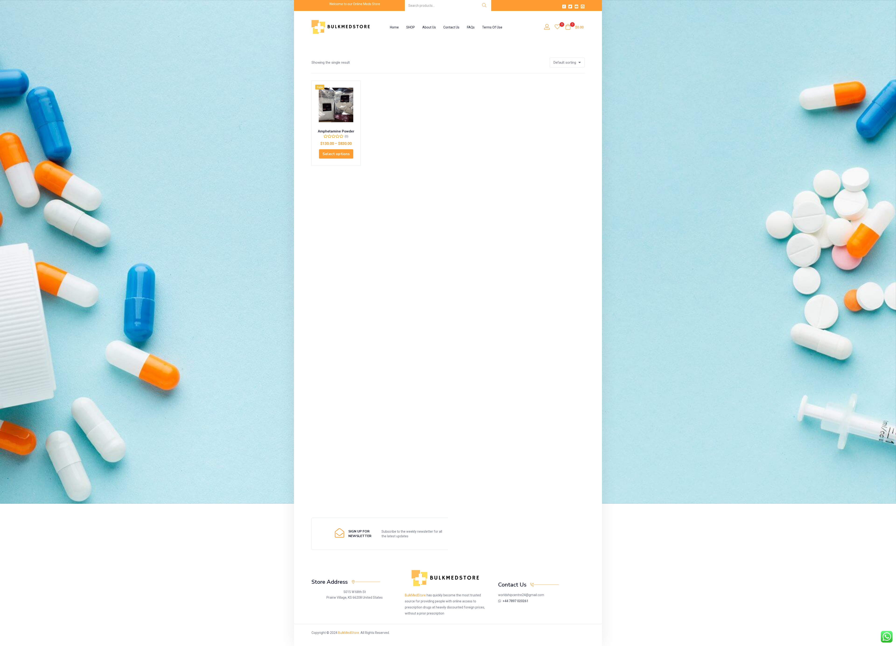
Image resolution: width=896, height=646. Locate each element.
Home (394, 27)
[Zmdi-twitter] (570, 6)
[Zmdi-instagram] (582, 6)
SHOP (410, 27)
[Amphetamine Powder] (336, 105)
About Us (429, 27)
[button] (574, 27)
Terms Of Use (492, 27)
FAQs (471, 27)
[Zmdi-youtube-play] (576, 6)
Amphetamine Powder (336, 131)
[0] (557, 27)
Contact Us (451, 27)
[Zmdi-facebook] (564, 6)
